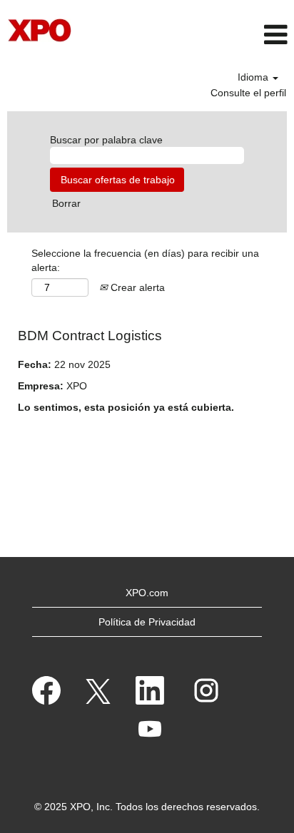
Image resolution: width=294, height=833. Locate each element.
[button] (245, 34)
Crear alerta (136, 287)
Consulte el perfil (248, 92)
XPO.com (147, 592)
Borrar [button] (66, 203)
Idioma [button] (254, 77)
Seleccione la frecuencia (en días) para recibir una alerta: (145, 260)
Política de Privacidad (147, 622)
